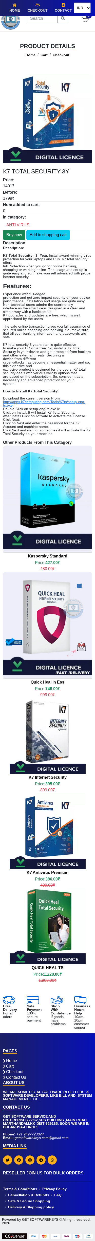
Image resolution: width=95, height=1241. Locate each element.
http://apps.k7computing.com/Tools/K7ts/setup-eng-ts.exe (44, 403)
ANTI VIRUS (17, 225)
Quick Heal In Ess (47, 682)
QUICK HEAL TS (48, 968)
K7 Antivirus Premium (47, 872)
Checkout (61, 55)
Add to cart (57, 475)
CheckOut (38, 10)
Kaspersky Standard (47, 556)
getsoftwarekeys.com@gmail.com (42, 1138)
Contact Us (16, 1077)
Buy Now (34, 475)
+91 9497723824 (30, 1134)
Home (14, 10)
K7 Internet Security (48, 777)
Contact (63, 10)
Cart (44, 55)
